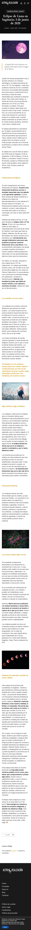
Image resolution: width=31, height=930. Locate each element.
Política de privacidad (9, 913)
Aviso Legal (6, 907)
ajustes (22, 924)
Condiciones (6, 910)
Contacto (5, 895)
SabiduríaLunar (15, 11)
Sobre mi (5, 889)
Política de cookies (8, 904)
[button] (28, 3)
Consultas (5, 886)
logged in (14, 851)
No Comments (22, 28)
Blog (3, 892)
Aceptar (5, 927)
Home (4, 883)
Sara (7, 28)
